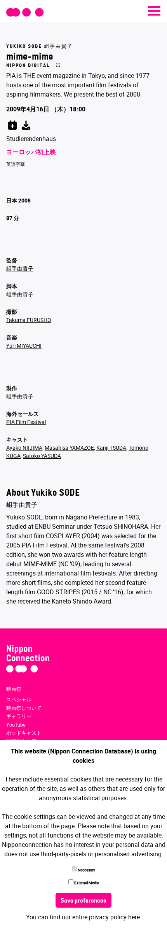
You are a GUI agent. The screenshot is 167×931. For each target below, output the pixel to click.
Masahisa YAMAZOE (69, 447)
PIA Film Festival (26, 422)
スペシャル (18, 699)
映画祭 (13, 688)
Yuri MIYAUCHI (24, 345)
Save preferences (83, 901)
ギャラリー (18, 716)
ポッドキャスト (24, 732)
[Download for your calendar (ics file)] (26, 124)
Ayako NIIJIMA (24, 447)
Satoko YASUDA (42, 455)
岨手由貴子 (19, 268)
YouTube (16, 724)
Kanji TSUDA (111, 447)
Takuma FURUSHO (28, 320)
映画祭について (24, 707)
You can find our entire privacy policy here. (83, 917)
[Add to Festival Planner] (12, 124)
